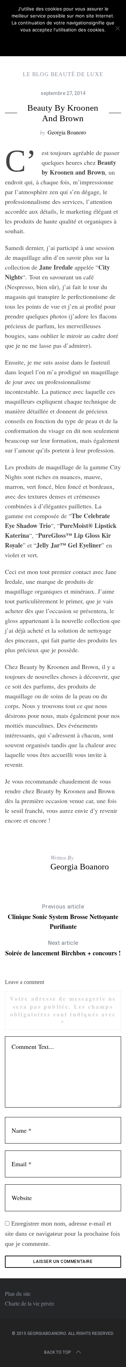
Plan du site (17, 1293)
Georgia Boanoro (67, 132)
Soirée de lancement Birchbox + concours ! (63, 948)
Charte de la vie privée (29, 1303)
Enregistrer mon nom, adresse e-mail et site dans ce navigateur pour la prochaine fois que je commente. (62, 1233)
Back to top (57, 1352)
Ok (63, 42)
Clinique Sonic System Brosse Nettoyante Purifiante (63, 917)
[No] (117, 28)
